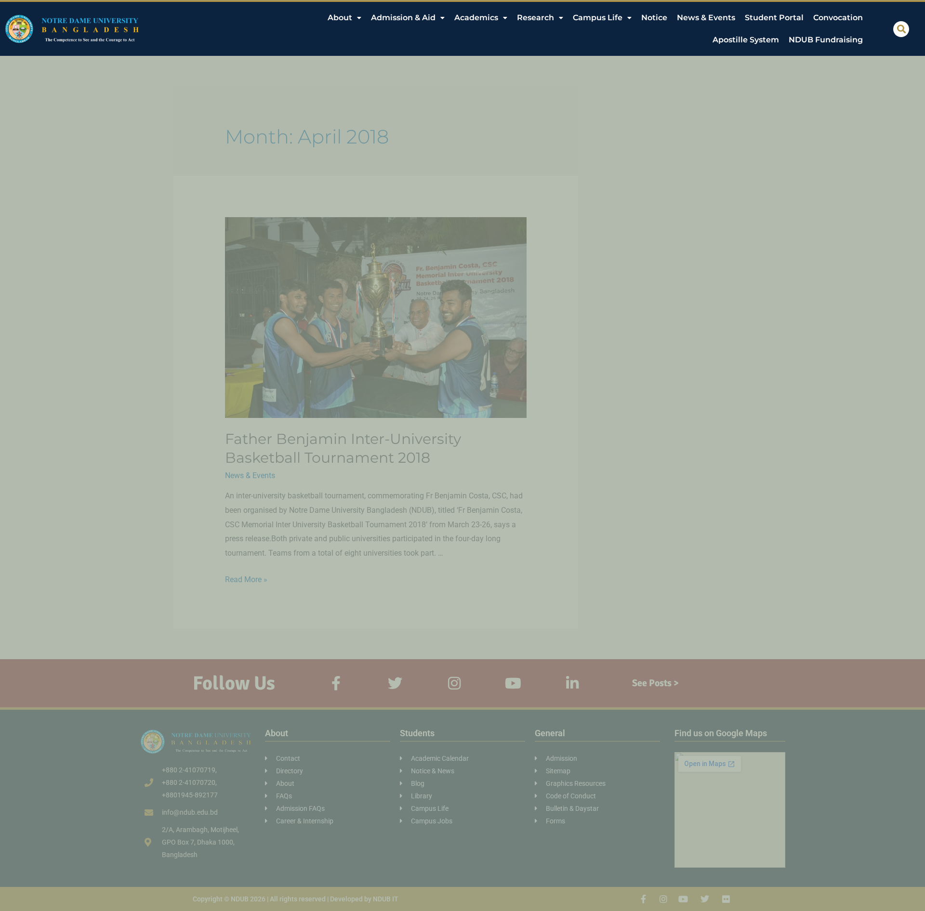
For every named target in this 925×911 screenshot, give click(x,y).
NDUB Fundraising (826, 39)
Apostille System (746, 39)
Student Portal (774, 17)
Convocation (838, 17)
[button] (901, 29)
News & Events (706, 17)
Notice (654, 17)
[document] (462, 455)
